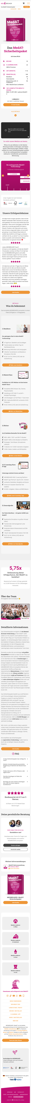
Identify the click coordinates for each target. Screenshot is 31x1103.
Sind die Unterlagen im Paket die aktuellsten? (12, 777)
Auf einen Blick (13, 8)
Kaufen (27, 6)
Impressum (9, 1092)
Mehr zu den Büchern (16, 455)
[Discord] (20, 995)
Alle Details (15, 111)
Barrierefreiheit (24, 1094)
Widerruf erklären (18, 1096)
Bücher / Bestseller (15, 1011)
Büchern (11, 1032)
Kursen (5, 1032)
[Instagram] (7, 995)
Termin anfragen (15, 845)
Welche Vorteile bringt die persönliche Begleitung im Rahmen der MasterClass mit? (14, 766)
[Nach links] (3, 176)
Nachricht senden (15, 849)
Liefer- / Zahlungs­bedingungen (10, 1094)
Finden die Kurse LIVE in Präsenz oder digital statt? (14, 771)
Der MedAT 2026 (15, 1004)
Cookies (10, 1096)
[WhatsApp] (16, 995)
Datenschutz (21, 1092)
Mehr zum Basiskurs (16, 365)
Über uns (15, 1020)
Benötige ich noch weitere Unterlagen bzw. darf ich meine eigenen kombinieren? (14, 783)
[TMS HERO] (15, 1079)
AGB (15, 1092)
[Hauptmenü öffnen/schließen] (28, 3)
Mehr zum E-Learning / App (16, 495)
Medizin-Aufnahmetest (10, 1029)
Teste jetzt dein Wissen (15, 1040)
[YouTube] (13, 995)
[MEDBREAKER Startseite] (10, 3)
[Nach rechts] (28, 176)
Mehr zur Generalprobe (16, 544)
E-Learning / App (15, 1014)
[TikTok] (10, 995)
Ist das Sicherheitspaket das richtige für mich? (14, 759)
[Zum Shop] (23, 3)
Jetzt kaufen (16, 104)
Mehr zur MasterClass (16, 411)
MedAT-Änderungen (15, 1001)
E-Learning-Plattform (21, 1030)
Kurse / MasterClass (15, 1017)
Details (19, 8)
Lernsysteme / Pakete (15, 1007)
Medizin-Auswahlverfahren (15, 1034)
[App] (23, 995)
